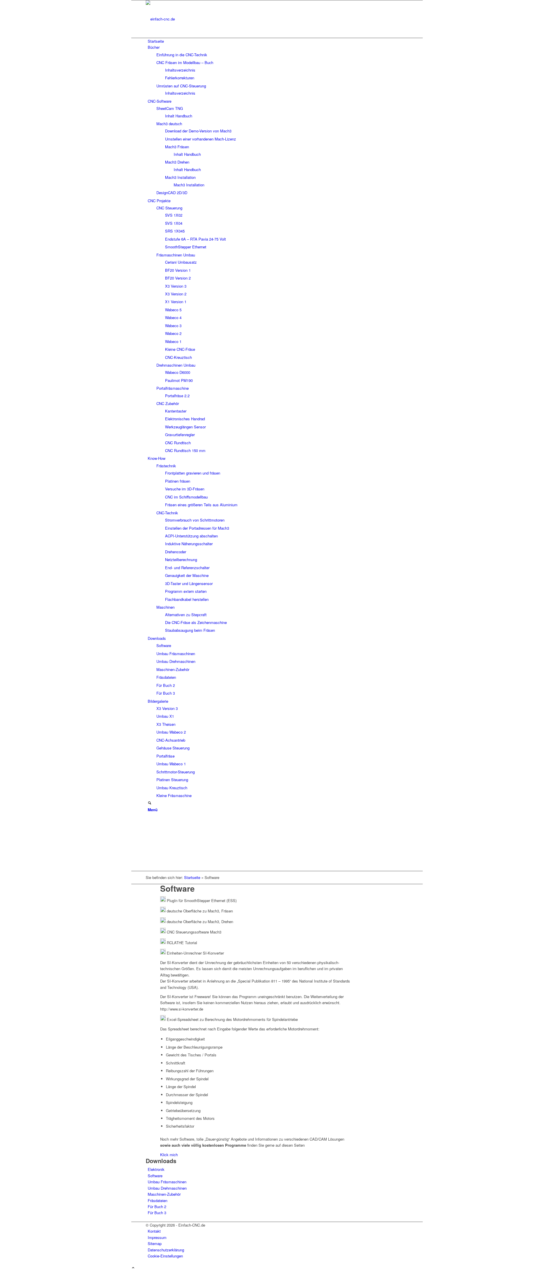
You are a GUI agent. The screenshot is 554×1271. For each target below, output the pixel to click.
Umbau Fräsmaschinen (167, 1181)
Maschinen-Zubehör (164, 1194)
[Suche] (149, 803)
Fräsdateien (157, 1200)
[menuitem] (278, 41)
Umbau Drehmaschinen (167, 1188)
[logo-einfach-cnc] (189, 19)
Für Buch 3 (157, 1212)
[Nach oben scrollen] (133, 1268)
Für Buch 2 (157, 1206)
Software (155, 1175)
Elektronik (156, 1169)
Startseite (192, 877)
